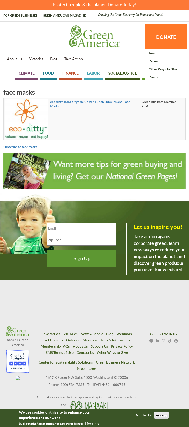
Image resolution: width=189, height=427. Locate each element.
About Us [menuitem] (14, 59)
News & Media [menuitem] (92, 334)
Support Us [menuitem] (99, 346)
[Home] (94, 38)
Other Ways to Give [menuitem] (163, 69)
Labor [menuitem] (93, 73)
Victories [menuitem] (36, 59)
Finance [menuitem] (70, 73)
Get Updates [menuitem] (53, 340)
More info (92, 423)
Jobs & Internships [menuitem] (115, 340)
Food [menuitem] (48, 73)
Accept (161, 415)
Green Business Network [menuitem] (115, 362)
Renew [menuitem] (153, 61)
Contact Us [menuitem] (85, 353)
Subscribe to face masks (20, 147)
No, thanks (143, 415)
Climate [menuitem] (27, 73)
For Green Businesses (20, 15)
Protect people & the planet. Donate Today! (94, 4)
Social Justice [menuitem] (122, 73)
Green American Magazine (64, 15)
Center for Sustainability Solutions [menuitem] (66, 362)
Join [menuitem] (152, 53)
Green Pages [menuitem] (87, 368)
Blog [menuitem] (53, 59)
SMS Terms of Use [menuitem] (60, 353)
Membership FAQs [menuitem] (55, 346)
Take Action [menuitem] (73, 59)
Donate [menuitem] (154, 77)
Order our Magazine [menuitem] (82, 340)
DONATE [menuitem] (166, 37)
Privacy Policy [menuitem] (122, 346)
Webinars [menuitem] (124, 334)
